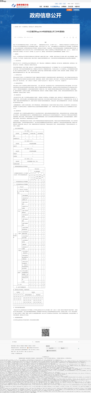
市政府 (64, 3)
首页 (40, 6)
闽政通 (52, 348)
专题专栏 (77, 6)
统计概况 (46, 6)
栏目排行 (33, 345)
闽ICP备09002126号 (23, 347)
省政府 (60, 3)
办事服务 (63, 6)
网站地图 (22, 345)
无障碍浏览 (76, 9)
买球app (3, 1)
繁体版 (69, 3)
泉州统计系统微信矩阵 (52, 350)
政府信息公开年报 (38, 26)
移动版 (72, 3)
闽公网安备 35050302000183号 (34, 347)
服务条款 (30, 345)
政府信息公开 (31, 26)
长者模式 (69, 9)
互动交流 (70, 6)
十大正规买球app (55, 6)
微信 (63, 348)
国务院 (56, 3)
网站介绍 (18, 345)
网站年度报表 (13, 345)
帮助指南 (26, 345)
